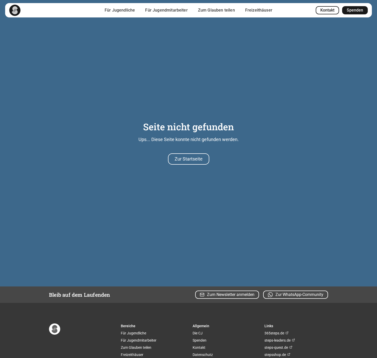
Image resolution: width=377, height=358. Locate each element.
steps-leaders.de (277, 340)
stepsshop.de (275, 355)
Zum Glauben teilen (216, 10)
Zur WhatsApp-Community (299, 294)
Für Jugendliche (120, 10)
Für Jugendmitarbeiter (166, 10)
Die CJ (198, 333)
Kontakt (327, 10)
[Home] (15, 10)
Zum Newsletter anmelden (230, 294)
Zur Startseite (189, 159)
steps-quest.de (276, 347)
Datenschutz (203, 355)
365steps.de (274, 333)
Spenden (355, 10)
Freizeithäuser (258, 10)
